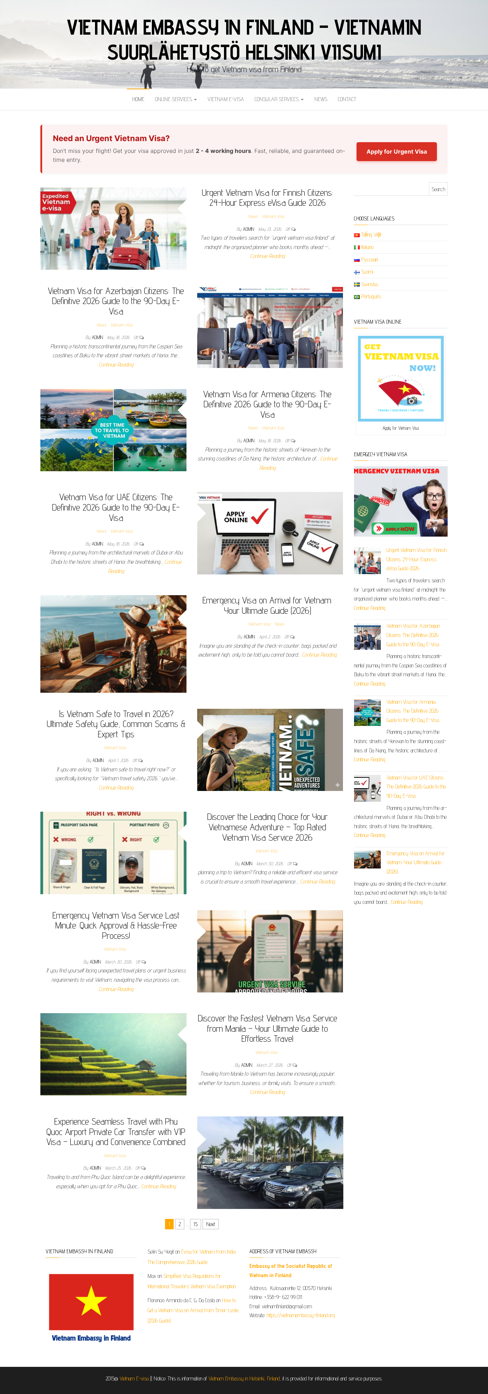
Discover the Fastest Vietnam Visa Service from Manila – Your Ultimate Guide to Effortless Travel (267, 1028)
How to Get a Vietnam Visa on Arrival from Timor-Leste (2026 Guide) (193, 1310)
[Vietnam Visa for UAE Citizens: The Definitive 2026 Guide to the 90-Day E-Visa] (270, 532)
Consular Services (277, 99)
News (320, 99)
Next (210, 1224)
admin (249, 229)
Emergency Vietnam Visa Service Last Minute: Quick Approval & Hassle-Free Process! (116, 925)
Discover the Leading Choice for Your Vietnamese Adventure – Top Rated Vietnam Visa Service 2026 (267, 826)
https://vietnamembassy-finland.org (301, 1315)
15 (196, 1224)
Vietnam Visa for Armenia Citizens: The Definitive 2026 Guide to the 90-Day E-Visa (267, 404)
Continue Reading (267, 256)
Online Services (174, 99)
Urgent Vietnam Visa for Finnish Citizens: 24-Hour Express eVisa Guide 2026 (267, 197)
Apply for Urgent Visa (397, 151)
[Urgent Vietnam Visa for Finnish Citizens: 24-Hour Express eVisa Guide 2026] (113, 228)
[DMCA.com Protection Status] (396, 1271)
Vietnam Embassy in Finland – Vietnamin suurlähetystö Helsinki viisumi (244, 39)
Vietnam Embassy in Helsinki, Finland (244, 1378)
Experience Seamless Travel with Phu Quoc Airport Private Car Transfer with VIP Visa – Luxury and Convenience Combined (115, 1131)
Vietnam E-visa (226, 99)
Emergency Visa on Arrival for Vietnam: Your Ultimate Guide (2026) (267, 605)
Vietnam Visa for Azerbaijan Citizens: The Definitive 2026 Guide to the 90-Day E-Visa (116, 301)
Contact (347, 99)
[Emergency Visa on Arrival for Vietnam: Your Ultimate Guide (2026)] (113, 643)
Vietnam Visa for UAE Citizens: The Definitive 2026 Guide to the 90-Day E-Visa (116, 507)
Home (138, 99)
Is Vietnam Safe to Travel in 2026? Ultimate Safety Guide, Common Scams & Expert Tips (116, 724)
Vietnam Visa (273, 216)
